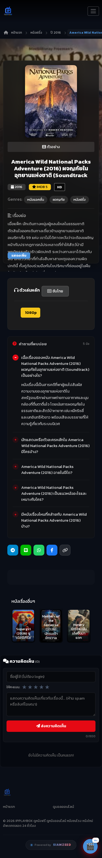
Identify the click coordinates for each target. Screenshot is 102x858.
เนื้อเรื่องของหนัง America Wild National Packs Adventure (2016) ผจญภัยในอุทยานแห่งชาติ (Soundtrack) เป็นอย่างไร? (55, 366)
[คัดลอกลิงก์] (65, 550)
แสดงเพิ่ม (18, 255)
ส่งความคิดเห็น (53, 726)
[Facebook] (52, 550)
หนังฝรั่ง (36, 32)
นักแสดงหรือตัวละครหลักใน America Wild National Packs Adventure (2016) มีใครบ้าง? (55, 446)
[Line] (25, 550)
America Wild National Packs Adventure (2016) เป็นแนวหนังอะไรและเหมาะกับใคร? (53, 493)
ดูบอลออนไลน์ (63, 806)
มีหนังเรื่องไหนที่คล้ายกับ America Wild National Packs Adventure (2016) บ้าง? (54, 520)
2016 (18, 186)
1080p (30, 312)
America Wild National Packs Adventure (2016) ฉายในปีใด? (47, 470)
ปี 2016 (56, 32)
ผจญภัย (59, 199)
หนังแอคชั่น (35, 199)
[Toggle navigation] (93, 11)
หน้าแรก (16, 32)
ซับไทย (57, 291)
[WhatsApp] (38, 550)
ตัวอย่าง (53, 147)
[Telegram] (12, 550)
